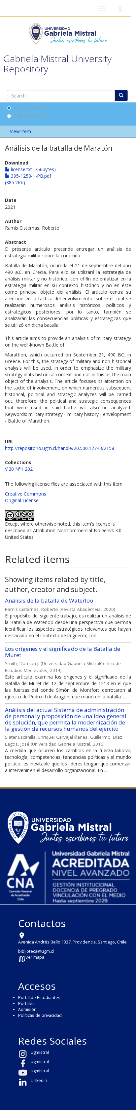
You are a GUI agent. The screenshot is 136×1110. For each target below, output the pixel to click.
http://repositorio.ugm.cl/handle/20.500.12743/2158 (59, 448)
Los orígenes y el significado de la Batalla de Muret (62, 652)
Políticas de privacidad (40, 1015)
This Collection (29, 116)
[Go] (121, 95)
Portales (26, 1003)
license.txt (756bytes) (33, 169)
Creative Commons (25, 494)
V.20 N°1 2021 (20, 469)
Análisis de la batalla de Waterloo (49, 600)
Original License (22, 500)
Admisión (27, 1009)
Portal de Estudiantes (39, 997)
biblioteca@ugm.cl (36, 951)
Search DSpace (30, 107)
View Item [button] (21, 131)
